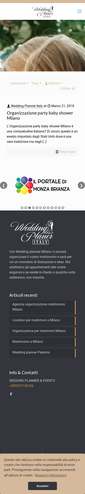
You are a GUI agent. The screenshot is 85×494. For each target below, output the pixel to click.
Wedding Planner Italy (27, 106)
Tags (35, 83)
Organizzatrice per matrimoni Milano (39, 331)
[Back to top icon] (42, 453)
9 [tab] (52, 208)
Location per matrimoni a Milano (36, 320)
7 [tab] (44, 208)
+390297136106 (21, 386)
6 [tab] (40, 208)
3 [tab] (29, 208)
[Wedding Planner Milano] (42, 11)
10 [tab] (55, 208)
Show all (69, 88)
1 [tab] (22, 208)
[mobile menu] (79, 11)
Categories (17, 83)
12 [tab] (63, 208)
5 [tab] (37, 208)
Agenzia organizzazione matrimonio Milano (38, 306)
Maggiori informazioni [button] (50, 475)
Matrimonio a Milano (27, 342)
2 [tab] (26, 208)
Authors (54, 83)
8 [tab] (48, 208)
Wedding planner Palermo (31, 352)
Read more (67, 152)
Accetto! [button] (42, 486)
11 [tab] (59, 208)
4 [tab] (33, 208)
